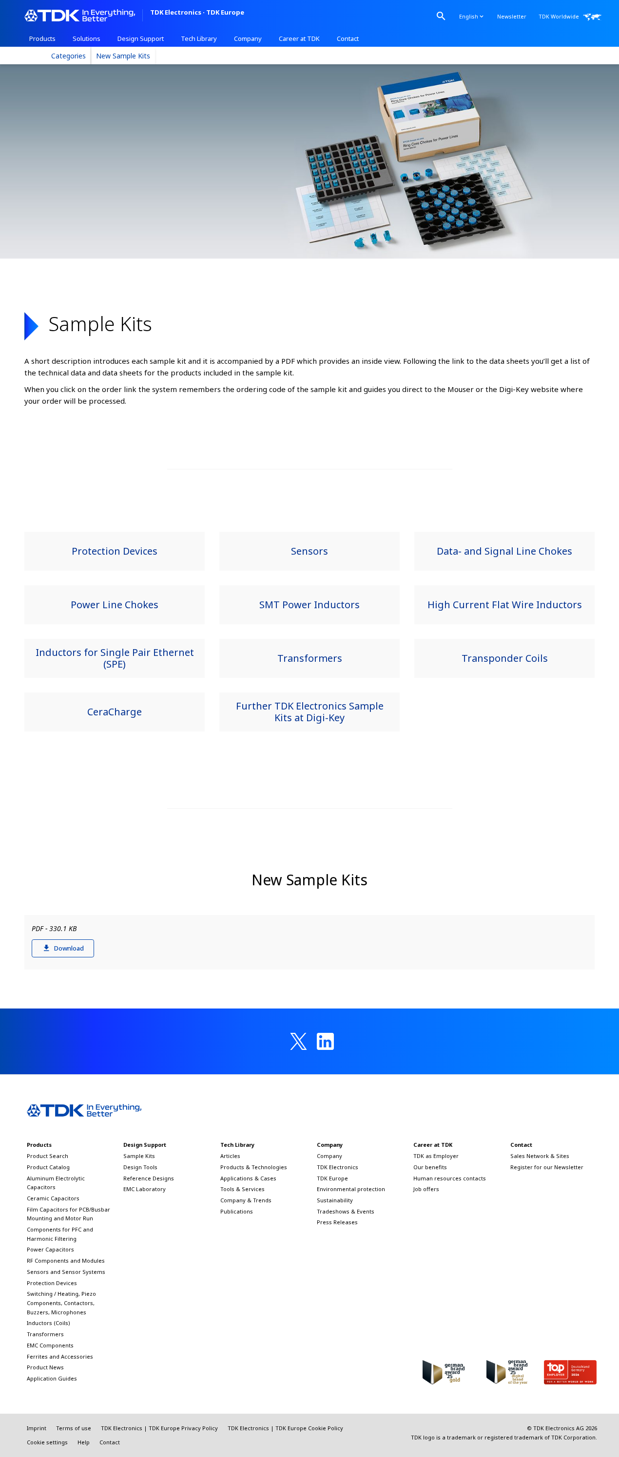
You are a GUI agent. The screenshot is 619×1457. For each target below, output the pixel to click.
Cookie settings (47, 1442)
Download (69, 948)
